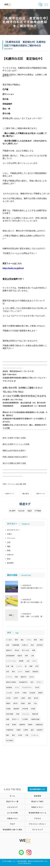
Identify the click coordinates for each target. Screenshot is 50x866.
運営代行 (23, 677)
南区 (29, 703)
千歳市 (24, 693)
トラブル (9, 677)
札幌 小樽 (9, 666)
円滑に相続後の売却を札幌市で (15, 457)
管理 (16, 640)
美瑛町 (14, 725)
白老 (7, 671)
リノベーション (11, 661)
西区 (7, 735)
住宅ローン (15, 719)
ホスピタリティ (27, 687)
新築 (33, 650)
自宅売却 (39, 645)
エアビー (39, 682)
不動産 (18, 730)
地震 (7, 719)
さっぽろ (9, 640)
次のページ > (40, 493)
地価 (7, 645)
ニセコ (29, 640)
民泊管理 (9, 687)
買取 (24, 484)
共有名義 (25, 709)
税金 (32, 645)
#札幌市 (12, 510)
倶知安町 (35, 671)
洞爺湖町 (16, 709)
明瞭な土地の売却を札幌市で (14, 450)
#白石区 (21, 510)
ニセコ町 (9, 693)
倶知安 (27, 671)
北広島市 (32, 693)
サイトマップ (37, 829)
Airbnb (31, 677)
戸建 (26, 735)
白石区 (37, 687)
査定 (32, 730)
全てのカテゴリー (13, 530)
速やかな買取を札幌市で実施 (14, 463)
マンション (11, 484)
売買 (16, 677)
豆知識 (8, 709)
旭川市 (17, 693)
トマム (17, 687)
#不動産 (38, 510)
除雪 (17, 714)
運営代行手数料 (11, 682)
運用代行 (9, 650)
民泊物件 (10, 563)
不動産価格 (15, 645)
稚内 (13, 671)
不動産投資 (38, 725)
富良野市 (22, 725)
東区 (13, 735)
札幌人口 (25, 645)
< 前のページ (9, 493)
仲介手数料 (9, 740)
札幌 (7, 725)
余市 (36, 666)
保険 (26, 656)
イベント (19, 666)
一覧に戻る (25, 493)
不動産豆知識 (35, 719)
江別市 (8, 698)
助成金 (20, 656)
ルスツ (34, 661)
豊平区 (15, 703)
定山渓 (17, 650)
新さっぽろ (25, 650)
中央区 (20, 735)
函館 (30, 666)
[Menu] (46, 4)
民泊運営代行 (23, 682)
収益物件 (39, 730)
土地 (17, 484)
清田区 (8, 703)
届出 (22, 640)
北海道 (33, 709)
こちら (38, 395)
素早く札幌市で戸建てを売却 (14, 437)
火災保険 (25, 719)
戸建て (5, 484)
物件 (32, 682)
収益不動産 (9, 714)
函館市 (30, 725)
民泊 (8, 558)
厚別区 (36, 698)
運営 (35, 640)
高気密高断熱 (10, 656)
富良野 (21, 661)
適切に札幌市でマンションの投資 (16, 444)
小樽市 (23, 698)
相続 (20, 484)
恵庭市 (40, 693)
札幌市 (26, 730)
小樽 (32, 656)
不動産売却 (9, 730)
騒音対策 (35, 714)
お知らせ (10, 554)
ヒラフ (20, 671)
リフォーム (34, 735)
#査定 (29, 510)
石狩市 (15, 698)
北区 (35, 703)
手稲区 (23, 703)
